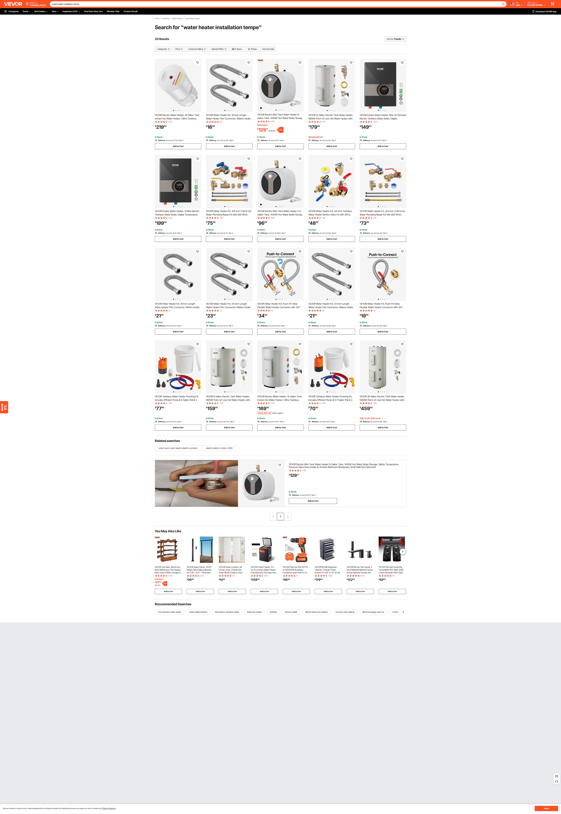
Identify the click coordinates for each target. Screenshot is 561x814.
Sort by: (390, 39)
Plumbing (165, 19)
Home (157, 19)
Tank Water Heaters (193, 19)
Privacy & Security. (109, 808)
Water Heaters (177, 19)
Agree (546, 808)
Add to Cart (178, 146)
